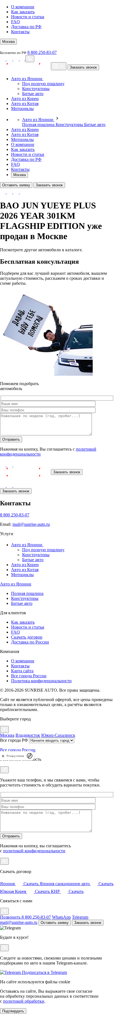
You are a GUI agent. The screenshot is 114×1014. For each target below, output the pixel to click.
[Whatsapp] (10, 59)
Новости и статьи (27, 16)
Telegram (80, 917)
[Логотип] (25, 471)
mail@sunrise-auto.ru (31, 524)
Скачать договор (26, 637)
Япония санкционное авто (76, 883)
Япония (19, 883)
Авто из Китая (24, 103)
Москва (19, 175)
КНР (67, 891)
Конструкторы (36, 88)
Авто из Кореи (25, 98)
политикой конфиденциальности (34, 850)
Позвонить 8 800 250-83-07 (25, 917)
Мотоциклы (22, 108)
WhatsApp (61, 917)
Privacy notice (15, 755)
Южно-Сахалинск (58, 735)
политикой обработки (23, 1001)
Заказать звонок (83, 67)
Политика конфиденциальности (41, 680)
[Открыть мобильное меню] (58, 66)
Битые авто (32, 93)
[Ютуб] (3, 59)
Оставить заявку (16, 185)
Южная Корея (25, 891)
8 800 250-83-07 (42, 52)
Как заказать (23, 11)
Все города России (28, 675)
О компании (22, 6)
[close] (3, 756)
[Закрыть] (4, 729)
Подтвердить (13, 1011)
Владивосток (27, 735)
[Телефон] (22, 59)
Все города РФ (14, 740)
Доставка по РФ (26, 26)
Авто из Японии (27, 78)
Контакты (20, 31)
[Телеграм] (16, 59)
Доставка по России (30, 642)
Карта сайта (22, 670)
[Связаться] (29, 58)
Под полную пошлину (43, 83)
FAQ (15, 21)
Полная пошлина (39, 124)
